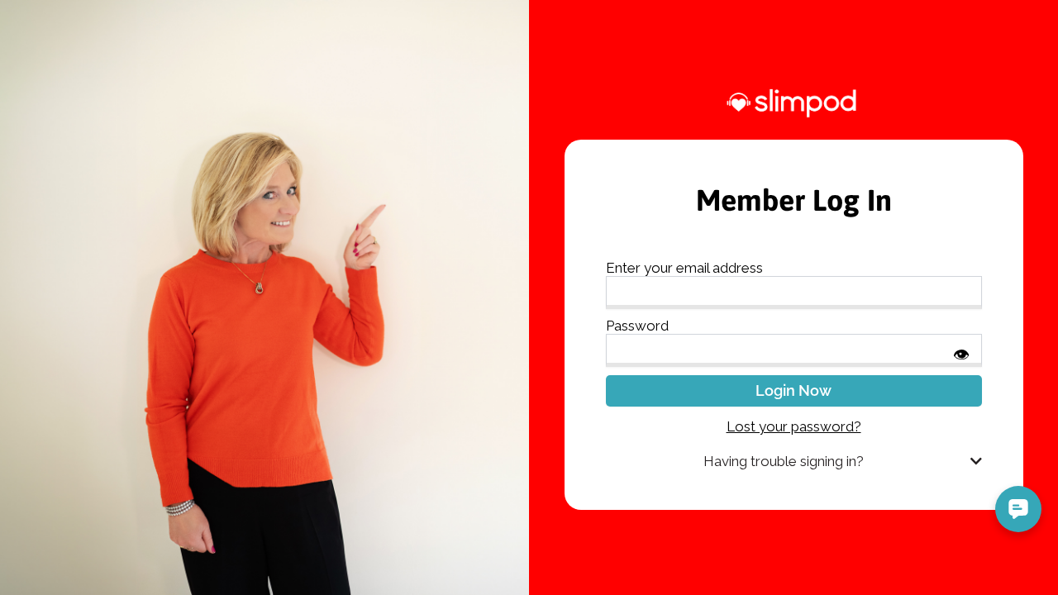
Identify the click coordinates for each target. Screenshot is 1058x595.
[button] (794, 462)
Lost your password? (794, 426)
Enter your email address (684, 267)
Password (637, 325)
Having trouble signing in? (783, 461)
